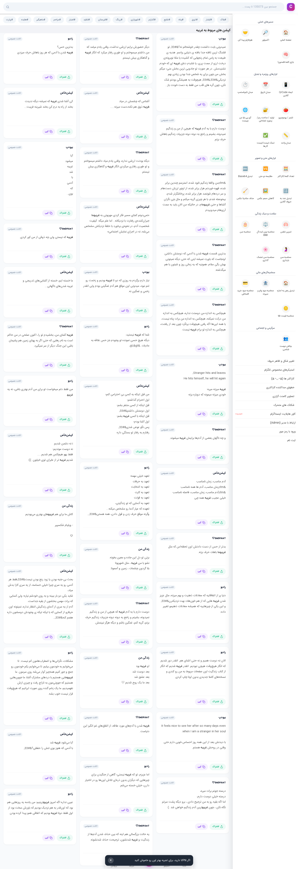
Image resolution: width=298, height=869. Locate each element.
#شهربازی (135, 20)
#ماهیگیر (40, 20)
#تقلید (87, 20)
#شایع (167, 20)
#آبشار (209, 20)
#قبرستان (103, 20)
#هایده (24, 20)
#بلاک (223, 20)
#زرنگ (119, 20)
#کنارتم (152, 20)
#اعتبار (72, 20)
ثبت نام (291, 440)
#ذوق (195, 20)
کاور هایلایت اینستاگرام (265, 414)
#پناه (181, 20)
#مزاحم (57, 20)
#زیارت (9, 20)
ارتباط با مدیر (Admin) (283, 423)
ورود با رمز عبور (287, 431)
